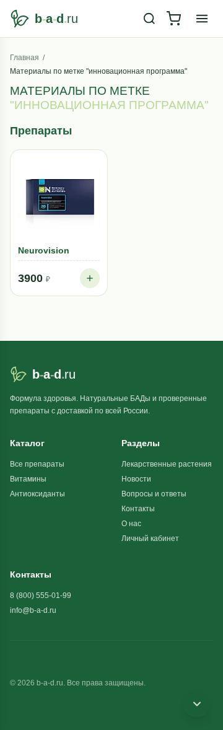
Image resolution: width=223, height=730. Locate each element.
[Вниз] (197, 704)
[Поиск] (149, 18)
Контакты (138, 508)
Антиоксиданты (37, 494)
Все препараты (37, 464)
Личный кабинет (150, 538)
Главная (24, 57)
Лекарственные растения (166, 464)
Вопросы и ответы (153, 494)
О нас (131, 523)
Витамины (28, 479)
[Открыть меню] (202, 18)
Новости (136, 479)
